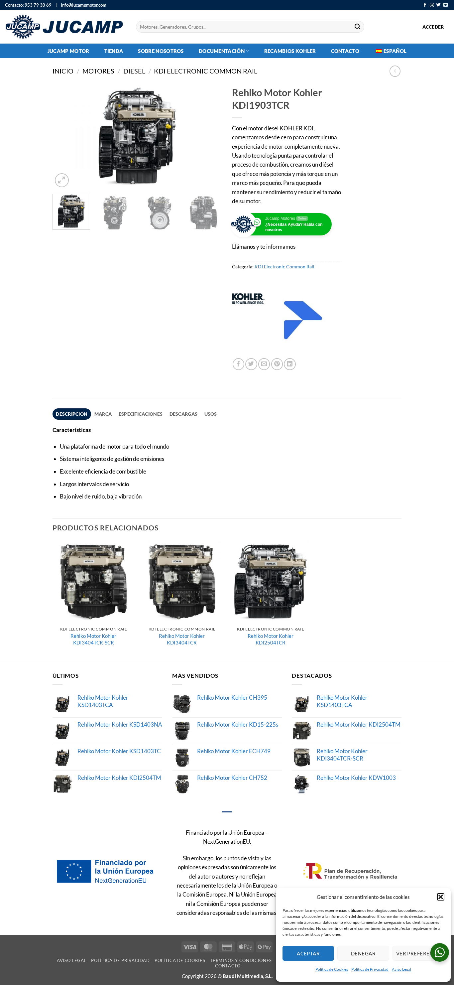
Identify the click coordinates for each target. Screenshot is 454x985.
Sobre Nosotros (160, 51)
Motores (98, 71)
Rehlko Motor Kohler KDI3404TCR (182, 639)
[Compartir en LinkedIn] (289, 364)
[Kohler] (248, 320)
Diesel (134, 71)
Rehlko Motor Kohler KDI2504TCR (270, 639)
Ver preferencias (420, 953)
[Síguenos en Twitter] (438, 5)
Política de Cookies (331, 969)
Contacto (345, 51)
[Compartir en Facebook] (238, 364)
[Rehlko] (303, 320)
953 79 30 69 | (41, 5)
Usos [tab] (210, 414)
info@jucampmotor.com (82, 5)
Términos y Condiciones (241, 960)
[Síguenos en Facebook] (425, 5)
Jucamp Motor (68, 51)
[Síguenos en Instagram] (432, 5)
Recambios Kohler (290, 51)
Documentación (222, 51)
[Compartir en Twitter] (251, 364)
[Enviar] (358, 27)
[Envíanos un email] (445, 5)
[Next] (210, 136)
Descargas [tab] (183, 414)
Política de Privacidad (370, 969)
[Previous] (64, 136)
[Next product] (395, 71)
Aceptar (308, 953)
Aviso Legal (401, 969)
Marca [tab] (103, 414)
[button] (440, 897)
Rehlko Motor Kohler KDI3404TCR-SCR (93, 639)
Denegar (363, 953)
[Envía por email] (264, 364)
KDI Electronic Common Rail (205, 71)
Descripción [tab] (71, 414)
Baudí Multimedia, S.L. (248, 976)
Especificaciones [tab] (141, 414)
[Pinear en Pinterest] (277, 364)
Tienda (113, 51)
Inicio (63, 71)
